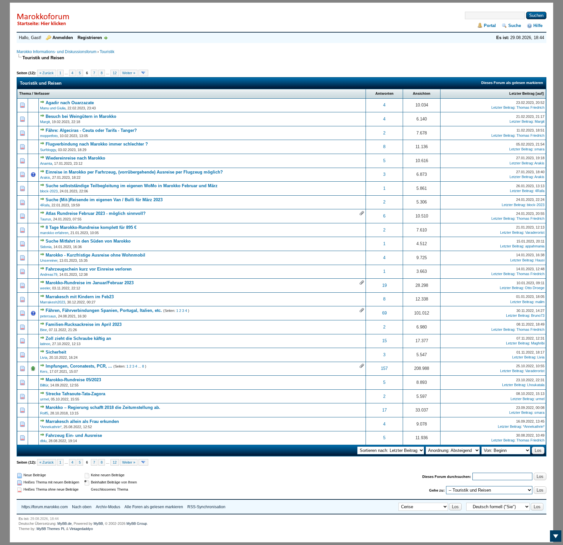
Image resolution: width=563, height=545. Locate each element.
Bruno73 (537, 315)
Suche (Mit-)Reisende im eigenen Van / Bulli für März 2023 (104, 199)
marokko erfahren (54, 233)
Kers (44, 371)
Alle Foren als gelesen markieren (153, 507)
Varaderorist (534, 232)
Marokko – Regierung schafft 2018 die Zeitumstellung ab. (103, 407)
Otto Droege (534, 288)
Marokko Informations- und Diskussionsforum (56, 51)
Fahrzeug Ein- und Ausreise (74, 435)
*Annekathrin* (51, 427)
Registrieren (90, 37)
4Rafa (539, 191)
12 (115, 73)
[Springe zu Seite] (143, 73)
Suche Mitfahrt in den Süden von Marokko (88, 241)
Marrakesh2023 (52, 302)
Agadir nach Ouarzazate (70, 102)
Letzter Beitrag (522, 93)
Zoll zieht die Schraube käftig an (78, 338)
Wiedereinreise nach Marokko (75, 158)
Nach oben (82, 507)
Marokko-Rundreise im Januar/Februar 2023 (90, 282)
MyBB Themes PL (50, 529)
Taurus (45, 219)
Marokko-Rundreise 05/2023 (73, 379)
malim (539, 302)
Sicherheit (56, 352)
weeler (45, 288)
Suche (514, 25)
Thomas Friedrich (530, 107)
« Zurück (46, 73)
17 (384, 410)
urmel (44, 399)
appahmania (534, 246)
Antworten (384, 93)
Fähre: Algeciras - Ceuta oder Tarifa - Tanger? (91, 130)
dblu (43, 441)
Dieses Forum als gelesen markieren (512, 83)
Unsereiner (48, 260)
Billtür (44, 385)
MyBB (98, 523)
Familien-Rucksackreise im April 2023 (84, 324)
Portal (490, 25)
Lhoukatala (535, 385)
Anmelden (62, 37)
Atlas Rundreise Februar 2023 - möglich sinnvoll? (96, 213)
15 (384, 340)
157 (384, 368)
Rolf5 (44, 413)
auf (539, 93)
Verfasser (42, 93)
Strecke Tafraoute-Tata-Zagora (75, 393)
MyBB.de (64, 523)
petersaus (48, 316)
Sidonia (45, 247)
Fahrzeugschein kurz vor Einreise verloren (89, 269)
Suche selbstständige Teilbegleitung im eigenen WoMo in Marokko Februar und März (132, 185)
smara (539, 149)
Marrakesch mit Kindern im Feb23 (80, 296)
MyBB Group (136, 523)
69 (384, 313)
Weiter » (128, 73)
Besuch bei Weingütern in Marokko (81, 116)
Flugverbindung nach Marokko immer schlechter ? (97, 144)
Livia (43, 357)
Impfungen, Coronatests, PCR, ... (79, 366)
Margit (45, 122)
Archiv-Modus (108, 507)
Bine (43, 330)
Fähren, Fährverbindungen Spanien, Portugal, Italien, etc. (104, 310)
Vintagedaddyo (81, 529)
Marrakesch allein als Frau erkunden (82, 421)
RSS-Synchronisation (206, 507)
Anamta (46, 163)
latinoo (45, 344)
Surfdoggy (48, 150)
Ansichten (421, 93)
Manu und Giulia (52, 108)
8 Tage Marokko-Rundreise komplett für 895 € (91, 227)
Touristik (107, 51)
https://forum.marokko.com (45, 507)
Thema (25, 93)
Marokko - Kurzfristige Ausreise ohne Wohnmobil (95, 255)
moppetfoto (49, 136)
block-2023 (49, 191)
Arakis (539, 163)
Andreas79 (48, 274)
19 (384, 285)
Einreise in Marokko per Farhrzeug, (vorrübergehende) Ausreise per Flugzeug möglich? (134, 172)
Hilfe (537, 25)
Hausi (539, 260)
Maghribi (537, 343)
